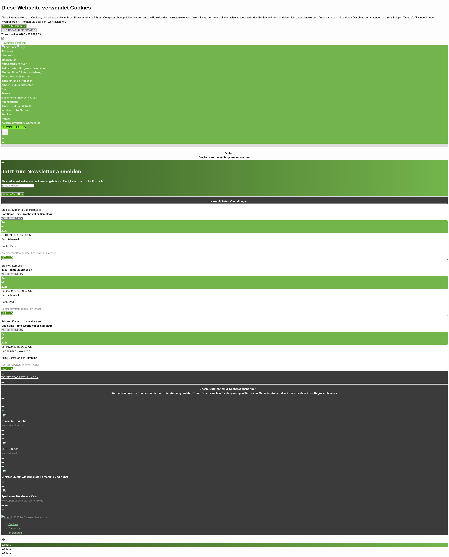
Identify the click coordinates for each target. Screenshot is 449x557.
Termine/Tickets (13, 127)
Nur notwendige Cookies (19, 30)
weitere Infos (12, 218)
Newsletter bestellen (13, 42)
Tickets (7, 257)
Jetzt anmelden (13, 194)
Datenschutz (16, 528)
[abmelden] (2, 138)
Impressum (15, 532)
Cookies (13, 524)
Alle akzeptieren (14, 26)
